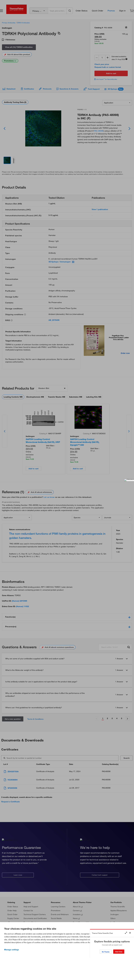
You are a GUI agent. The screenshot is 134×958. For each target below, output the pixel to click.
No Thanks (105, 952)
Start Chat (118, 952)
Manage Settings (11, 949)
